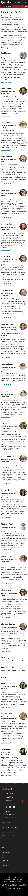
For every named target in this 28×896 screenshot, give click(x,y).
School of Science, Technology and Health (11, 825)
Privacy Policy (9, 877)
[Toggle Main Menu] (25, 6)
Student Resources (6, 865)
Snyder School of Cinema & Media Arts (11, 827)
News (3, 847)
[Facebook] (6, 807)
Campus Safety (5, 857)
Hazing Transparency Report (9, 881)
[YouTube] (14, 807)
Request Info (8, 6)
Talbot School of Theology (8, 830)
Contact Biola (8, 800)
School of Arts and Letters (8, 819)
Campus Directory (6, 852)
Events (3, 844)
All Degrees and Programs (8, 835)
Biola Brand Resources (7, 868)
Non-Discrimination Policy (9, 879)
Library (3, 855)
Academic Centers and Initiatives (9, 838)
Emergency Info (20, 881)
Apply (2, 6)
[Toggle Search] (21, 6)
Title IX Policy (19, 879)
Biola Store (4, 863)
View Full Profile (5, 82)
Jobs (3, 850)
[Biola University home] (14, 789)
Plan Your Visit (8, 802)
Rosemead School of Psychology (9, 817)
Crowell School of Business (8, 814)
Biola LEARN (5, 860)
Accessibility (16, 877)
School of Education (6, 822)
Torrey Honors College (7, 832)
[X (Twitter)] (10, 807)
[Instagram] (17, 807)
